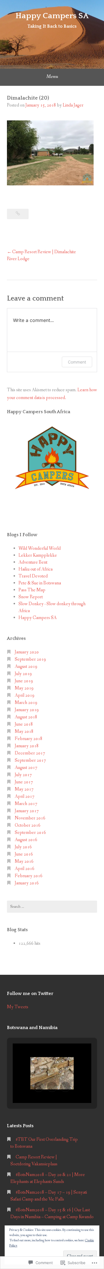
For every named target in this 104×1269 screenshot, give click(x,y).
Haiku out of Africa (35, 569)
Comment (77, 361)
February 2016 (28, 876)
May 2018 (24, 731)
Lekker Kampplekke (37, 555)
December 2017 (30, 753)
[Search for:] (52, 907)
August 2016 (26, 840)
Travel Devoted (33, 576)
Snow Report (30, 597)
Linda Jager (73, 105)
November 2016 (30, 818)
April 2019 (24, 695)
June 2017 (24, 782)
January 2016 (27, 883)
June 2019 (24, 681)
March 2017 (26, 804)
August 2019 (26, 667)
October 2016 (27, 825)
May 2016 (24, 861)
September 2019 (30, 659)
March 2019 (26, 703)
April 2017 (24, 796)
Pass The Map (31, 590)
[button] (39, 1087)
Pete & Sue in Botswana (39, 583)
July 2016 (23, 847)
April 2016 (24, 869)
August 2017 (26, 768)
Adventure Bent (32, 562)
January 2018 (27, 746)
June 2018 (24, 724)
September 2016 (30, 833)
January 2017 (27, 811)
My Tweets (17, 1007)
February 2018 (28, 739)
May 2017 (24, 789)
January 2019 (27, 710)
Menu (52, 76)
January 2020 (27, 652)
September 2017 (30, 760)
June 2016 (24, 854)
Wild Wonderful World (39, 548)
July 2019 (23, 674)
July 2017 (23, 775)
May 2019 (24, 688)
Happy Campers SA (52, 15)
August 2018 (26, 717)
